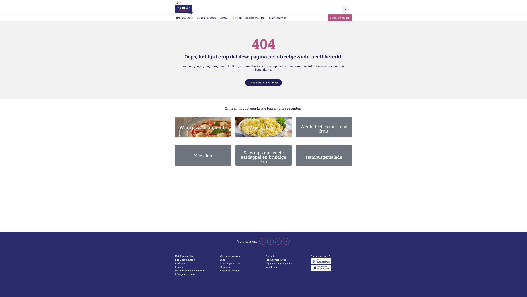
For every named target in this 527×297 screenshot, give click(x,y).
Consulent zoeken (340, 17)
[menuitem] (237, 18)
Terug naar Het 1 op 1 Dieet (263, 82)
